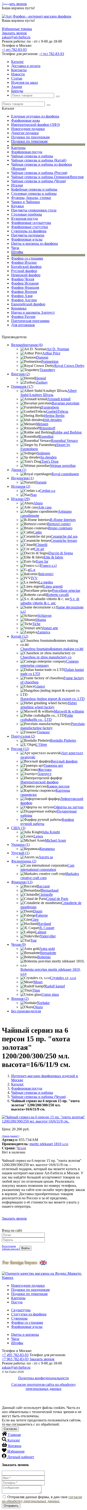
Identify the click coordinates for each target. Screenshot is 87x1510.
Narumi (40, 482)
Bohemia (44, 957)
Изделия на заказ (24, 82)
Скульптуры (21, 1310)
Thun (36, 990)
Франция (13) (21, 882)
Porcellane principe (66, 590)
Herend (40, 378)
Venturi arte (49, 628)
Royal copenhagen (65, 474)
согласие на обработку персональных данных (42, 1499)
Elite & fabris (53, 557)
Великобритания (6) (27, 345)
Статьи (16, 78)
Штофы (17, 252)
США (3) (18, 828)
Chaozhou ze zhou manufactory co (45, 657)
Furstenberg (50, 407)
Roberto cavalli (57, 595)
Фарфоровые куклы (26, 239)
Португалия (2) (23, 736)
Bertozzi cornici (59, 524)
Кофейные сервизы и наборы (34, 189)
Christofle (46, 894)
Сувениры (19, 1318)
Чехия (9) (18, 944)
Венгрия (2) (20, 374)
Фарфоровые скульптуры (31, 223)
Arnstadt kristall (59, 399)
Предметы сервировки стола (33, 210)
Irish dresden (52, 420)
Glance (40, 686)
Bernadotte (48, 953)
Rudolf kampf (55, 986)
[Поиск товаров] (58, 96)
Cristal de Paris (57, 899)
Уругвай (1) (20, 853)
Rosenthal (46, 436)
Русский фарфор (24, 271)
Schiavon (45, 615)
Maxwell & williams (69, 711)
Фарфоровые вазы (25, 120)
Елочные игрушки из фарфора (35, 116)
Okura (38, 1007)
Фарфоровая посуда (26, 152)
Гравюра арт (53, 765)
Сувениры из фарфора (28, 231)
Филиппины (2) (23, 861)
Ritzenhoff (47, 428)
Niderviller (48, 936)
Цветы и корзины (25, 1334)
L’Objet (41, 745)
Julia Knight (51, 832)
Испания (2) (20, 486)
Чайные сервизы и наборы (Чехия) (38, 181)
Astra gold (47, 949)
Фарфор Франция (25, 287)
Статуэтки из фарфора (28, 1314)
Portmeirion (49, 361)
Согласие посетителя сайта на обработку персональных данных (43, 1387)
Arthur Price (51, 353)
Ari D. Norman (58, 349)
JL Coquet (46, 928)
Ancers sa (46, 857)
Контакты (19, 70)
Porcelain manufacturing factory (52, 726)
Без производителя (26, 1011)
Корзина (14, 1446)
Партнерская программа (30, 321)
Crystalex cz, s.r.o (63, 978)
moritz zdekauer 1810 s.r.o (48, 1144)
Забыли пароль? (10, 1248)
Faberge (42, 915)
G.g (32, 570)
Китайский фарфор (26, 267)
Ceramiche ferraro (64, 541)
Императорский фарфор (39, 782)
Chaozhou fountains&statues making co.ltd (51, 649)
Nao (33, 495)
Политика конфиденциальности (43, 1378)
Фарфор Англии (24, 300)
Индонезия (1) (22, 478)
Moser (38, 982)
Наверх (7, 1278)
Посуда (17, 1302)
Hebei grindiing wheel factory (48, 705)
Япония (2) (20, 999)
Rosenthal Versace (64, 441)
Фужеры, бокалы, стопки (31, 198)
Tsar (33, 940)
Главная (14, 1435)
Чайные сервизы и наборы (32, 156)
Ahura (38, 503)
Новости (18, 74)
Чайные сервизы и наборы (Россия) (39, 173)
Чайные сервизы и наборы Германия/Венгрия (47, 177)
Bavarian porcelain (65, 403)
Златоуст (45, 774)
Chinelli (41, 545)
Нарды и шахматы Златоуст (33, 312)
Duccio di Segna (60, 553)
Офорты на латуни (69, 807)
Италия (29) (20, 499)
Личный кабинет (20, 1457)
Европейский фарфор (28, 304)
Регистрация (9, 1246)
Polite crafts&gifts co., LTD (46, 717)
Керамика (18, 308)
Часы (15, 248)
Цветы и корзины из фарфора (34, 243)
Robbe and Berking (67, 432)
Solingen (43, 453)
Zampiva (43, 632)
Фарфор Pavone (23, 317)
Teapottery (47, 370)
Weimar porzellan (63, 466)
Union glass (50, 994)
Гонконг (43, 732)
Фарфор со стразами (27, 258)
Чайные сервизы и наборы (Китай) (38, 160)
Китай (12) (19, 636)
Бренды (17, 91)
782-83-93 (14, 50)
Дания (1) (18, 470)
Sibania (40, 620)
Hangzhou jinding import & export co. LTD (52, 699)
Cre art (39, 549)
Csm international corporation (47, 867)
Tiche (36, 624)
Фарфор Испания (25, 283)
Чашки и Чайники (25, 202)
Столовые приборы (26, 214)
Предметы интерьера (27, 235)
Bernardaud (49, 890)
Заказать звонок (14, 4)
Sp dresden (48, 457)
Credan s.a (47, 491)
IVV (34, 578)
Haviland (44, 924)
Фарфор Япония (24, 292)
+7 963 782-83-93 (15, 1359)
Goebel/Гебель (57, 411)
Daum (37, 911)
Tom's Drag (49, 461)
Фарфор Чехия (22, 279)
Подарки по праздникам (30, 137)
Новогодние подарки (28, 129)
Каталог (17, 62)
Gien (35, 919)
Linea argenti (53, 586)
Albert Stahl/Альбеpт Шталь (48, 393)
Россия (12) (20, 749)
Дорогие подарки (25, 133)
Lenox (38, 836)
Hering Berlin (54, 416)
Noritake (43, 1003)
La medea (46, 582)
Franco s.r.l (48, 565)
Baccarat (43, 886)
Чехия (21, 1148)
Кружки (17, 206)
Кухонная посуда (24, 218)
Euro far (42, 561)
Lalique (40, 932)
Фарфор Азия (21, 296)
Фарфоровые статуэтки (29, 227)
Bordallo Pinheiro (63, 740)
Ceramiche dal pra (64, 536)
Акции (16, 87)
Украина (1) (20, 844)
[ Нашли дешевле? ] (10, 1136)
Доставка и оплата (25, 66)
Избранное (16, 1451)
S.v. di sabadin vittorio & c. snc (49, 601)
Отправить (11, 1505)
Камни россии (58, 786)
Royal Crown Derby (69, 366)
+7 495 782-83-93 (15, 1355)
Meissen (42, 424)
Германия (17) (22, 386)
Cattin (37, 532)
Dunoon (42, 357)
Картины (18, 148)
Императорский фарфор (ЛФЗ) (35, 125)
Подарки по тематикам (29, 141)
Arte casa (45, 507)
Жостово (45, 770)
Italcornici (46, 574)
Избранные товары (17, 29)
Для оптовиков (23, 325)
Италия (17, 185)
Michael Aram (55, 840)
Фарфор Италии (24, 262)
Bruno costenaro (60, 528)
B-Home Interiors (63, 520)
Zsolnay (42, 382)
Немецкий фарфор (25, 275)
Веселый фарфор (64, 761)
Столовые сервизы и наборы (34, 193)
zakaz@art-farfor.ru (16, 37)
